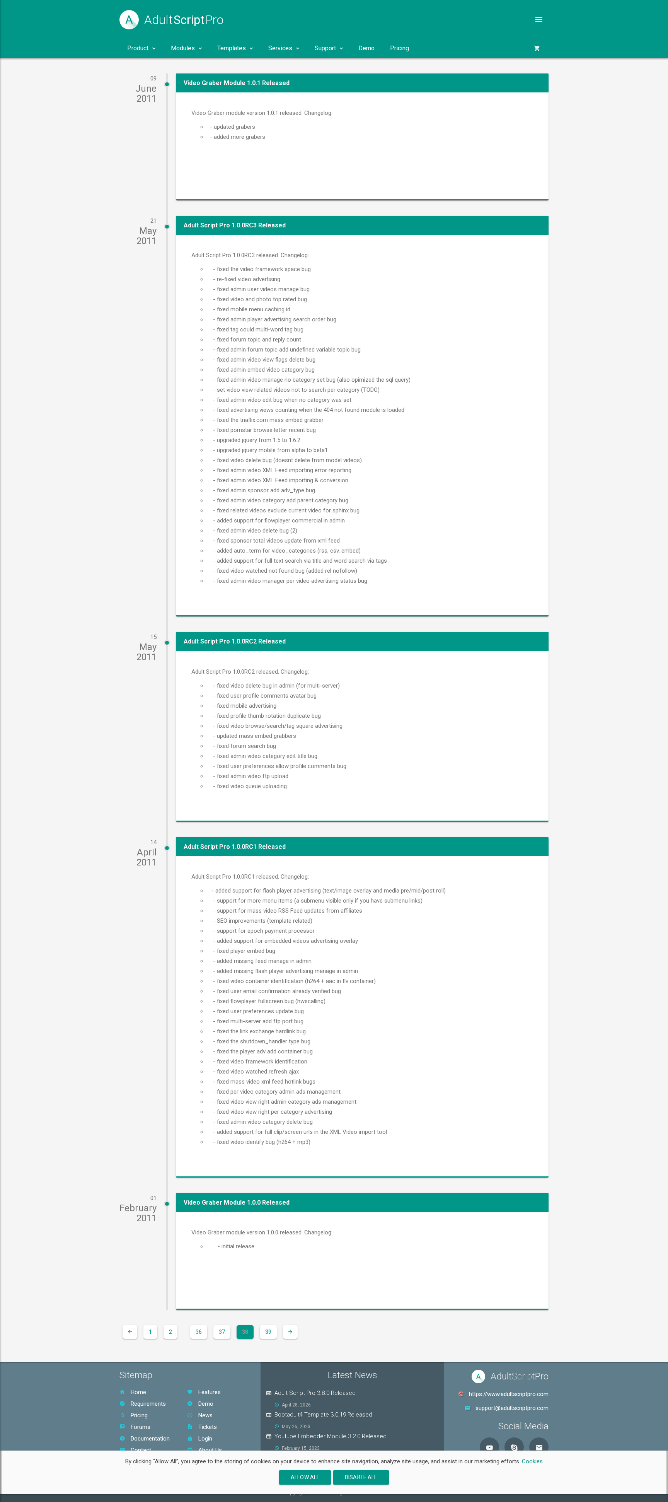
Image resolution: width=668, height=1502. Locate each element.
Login (204, 1438)
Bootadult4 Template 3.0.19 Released (323, 1414)
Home (137, 1392)
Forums (139, 1426)
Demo (366, 48)
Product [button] (137, 48)
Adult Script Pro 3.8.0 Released (315, 1392)
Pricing (399, 48)
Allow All (305, 1477)
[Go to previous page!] (130, 1332)
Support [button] (325, 48)
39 (268, 1331)
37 (222, 1331)
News (205, 1415)
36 (199, 1331)
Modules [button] (183, 48)
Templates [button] (231, 48)
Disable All (361, 1477)
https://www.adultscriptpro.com (509, 1394)
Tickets (207, 1426)
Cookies (532, 1461)
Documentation (149, 1438)
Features (209, 1392)
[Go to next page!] (290, 1332)
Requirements (147, 1403)
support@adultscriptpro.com (512, 1408)
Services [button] (280, 48)
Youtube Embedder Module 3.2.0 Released (330, 1436)
